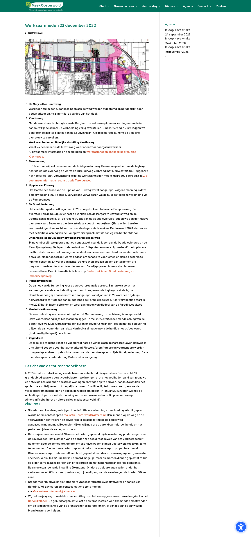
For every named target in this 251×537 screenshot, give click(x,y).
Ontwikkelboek (37, 500)
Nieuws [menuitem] (170, 6)
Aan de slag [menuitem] (149, 6)
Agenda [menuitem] (188, 6)
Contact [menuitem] (203, 6)
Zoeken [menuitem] (221, 6)
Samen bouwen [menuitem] (124, 6)
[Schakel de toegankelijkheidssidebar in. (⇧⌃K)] (240, 526)
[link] (85, 415)
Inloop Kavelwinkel (178, 30)
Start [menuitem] (102, 6)
